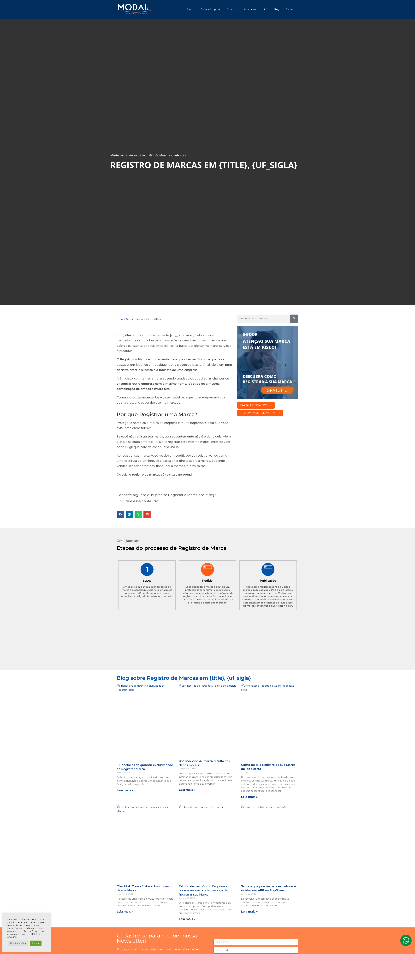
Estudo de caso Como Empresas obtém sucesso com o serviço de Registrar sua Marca (203, 890)
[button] (120, 514)
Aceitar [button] (36, 943)
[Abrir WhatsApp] (407, 946)
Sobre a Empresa (210, 9)
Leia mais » (125, 790)
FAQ (264, 9)
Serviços (231, 9)
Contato (290, 9)
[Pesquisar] (294, 319)
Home (191, 9)
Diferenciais (249, 9)
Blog (276, 9)
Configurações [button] (18, 943)
